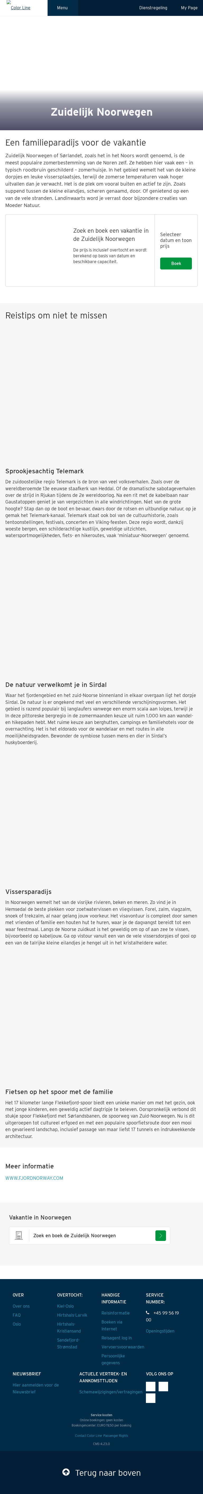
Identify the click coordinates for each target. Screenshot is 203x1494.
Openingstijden (160, 1331)
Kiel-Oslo (65, 1306)
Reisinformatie (116, 1313)
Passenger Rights (115, 1436)
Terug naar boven (108, 1473)
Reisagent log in (117, 1337)
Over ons (21, 1306)
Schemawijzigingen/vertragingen (110, 1391)
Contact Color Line (88, 1436)
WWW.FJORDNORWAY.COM (34, 1178)
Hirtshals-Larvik (72, 1315)
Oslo (17, 1324)
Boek (176, 263)
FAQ (17, 1315)
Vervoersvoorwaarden (123, 1346)
